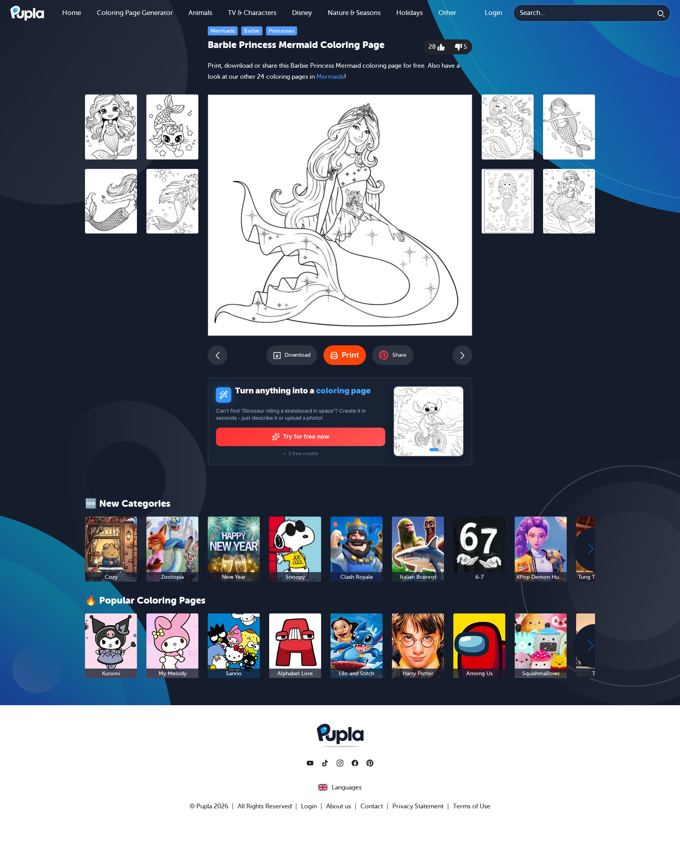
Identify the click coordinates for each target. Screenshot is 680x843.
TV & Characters (252, 13)
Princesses (281, 31)
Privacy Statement (417, 806)
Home (71, 13)
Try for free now (306, 436)
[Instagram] (340, 763)
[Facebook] (354, 763)
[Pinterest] (369, 763)
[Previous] (217, 355)
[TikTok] (325, 763)
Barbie (252, 31)
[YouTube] (310, 763)
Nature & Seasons (354, 13)
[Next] (462, 355)
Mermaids (223, 31)
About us (338, 806)
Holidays (409, 13)
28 (433, 46)
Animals (200, 13)
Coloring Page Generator (135, 13)
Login (493, 13)
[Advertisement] (141, 361)
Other (447, 13)
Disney (302, 13)
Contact (371, 806)
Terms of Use (471, 806)
